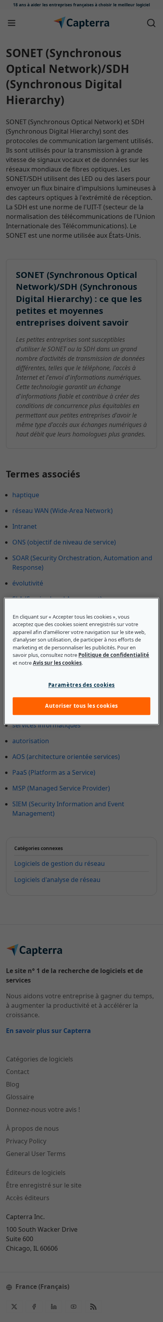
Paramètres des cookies (81, 685)
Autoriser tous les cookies (81, 706)
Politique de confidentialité (113, 655)
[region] (81, 661)
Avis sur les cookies (57, 662)
